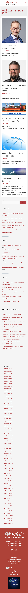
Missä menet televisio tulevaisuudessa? (10, 46)
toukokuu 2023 (8, 458)
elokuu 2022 (7, 481)
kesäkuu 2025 (8, 398)
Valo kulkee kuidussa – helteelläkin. (11, 245)
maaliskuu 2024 (8, 436)
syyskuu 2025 (8, 393)
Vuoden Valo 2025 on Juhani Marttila (12, 314)
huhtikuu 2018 (8, 513)
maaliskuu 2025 (8, 406)
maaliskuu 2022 (8, 488)
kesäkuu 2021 (7, 503)
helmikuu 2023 (8, 466)
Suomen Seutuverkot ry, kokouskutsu (12, 222)
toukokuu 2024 (8, 431)
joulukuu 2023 (8, 443)
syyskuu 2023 (8, 451)
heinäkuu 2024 (8, 426)
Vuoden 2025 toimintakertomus (10, 301)
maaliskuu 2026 (8, 378)
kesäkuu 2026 (8, 371)
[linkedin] (16, 550)
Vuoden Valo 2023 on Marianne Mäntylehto (13, 322)
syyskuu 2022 (8, 478)
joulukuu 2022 (8, 471)
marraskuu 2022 (8, 473)
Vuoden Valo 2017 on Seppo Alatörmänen (13, 336)
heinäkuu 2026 (8, 368)
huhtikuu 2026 (8, 376)
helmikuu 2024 (8, 438)
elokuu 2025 (7, 396)
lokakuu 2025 (7, 391)
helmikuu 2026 (8, 381)
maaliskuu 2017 (8, 515)
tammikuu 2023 (8, 468)
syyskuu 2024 (8, 421)
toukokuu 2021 (8, 506)
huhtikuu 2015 (8, 520)
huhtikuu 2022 (8, 486)
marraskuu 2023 (8, 446)
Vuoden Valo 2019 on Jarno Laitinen (11, 331)
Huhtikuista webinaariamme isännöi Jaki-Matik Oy (13, 119)
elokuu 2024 (7, 423)
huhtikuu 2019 (8, 510)
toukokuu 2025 (8, 401)
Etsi (3, 200)
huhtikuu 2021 (8, 508)
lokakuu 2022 (7, 476)
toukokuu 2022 (8, 483)
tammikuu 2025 (8, 411)
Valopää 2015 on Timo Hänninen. (11, 343)
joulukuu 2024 (8, 413)
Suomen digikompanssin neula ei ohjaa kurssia (14, 154)
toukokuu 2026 (8, 373)
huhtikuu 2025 (8, 403)
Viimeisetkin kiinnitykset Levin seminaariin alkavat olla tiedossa (14, 88)
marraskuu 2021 (8, 498)
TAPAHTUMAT (6, 50)
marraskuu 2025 (8, 388)
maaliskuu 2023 (8, 463)
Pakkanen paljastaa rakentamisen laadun (13, 267)
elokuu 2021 (7, 501)
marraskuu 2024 (8, 416)
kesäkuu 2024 (8, 428)
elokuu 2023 (7, 453)
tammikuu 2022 (8, 493)
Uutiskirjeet (5, 158)
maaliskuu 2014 (8, 523)
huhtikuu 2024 (8, 433)
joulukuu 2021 (8, 496)
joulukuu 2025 (8, 386)
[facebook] (12, 550)
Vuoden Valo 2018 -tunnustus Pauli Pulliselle (14, 334)
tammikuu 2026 (8, 383)
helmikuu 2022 (8, 491)
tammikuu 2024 (8, 441)
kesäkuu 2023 (8, 456)
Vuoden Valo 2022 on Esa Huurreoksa (12, 324)
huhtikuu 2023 (8, 461)
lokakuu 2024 (7, 418)
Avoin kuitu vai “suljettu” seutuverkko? (12, 263)
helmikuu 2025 (8, 408)
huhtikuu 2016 (8, 518)
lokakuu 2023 (7, 448)
